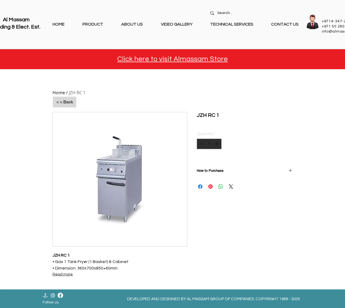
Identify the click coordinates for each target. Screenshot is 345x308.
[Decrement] (201, 144)
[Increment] (217, 144)
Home (59, 93)
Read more (63, 274)
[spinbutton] (209, 144)
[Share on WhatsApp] (221, 186)
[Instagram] (53, 295)
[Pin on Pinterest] (210, 186)
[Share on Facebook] (200, 186)
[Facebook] (60, 295)
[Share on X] (231, 186)
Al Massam (16, 19)
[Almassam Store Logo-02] (45, 295)
